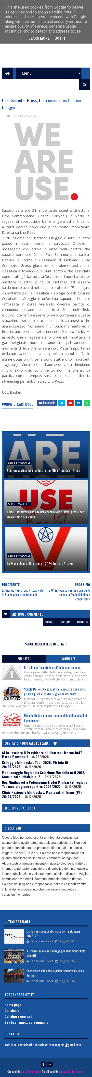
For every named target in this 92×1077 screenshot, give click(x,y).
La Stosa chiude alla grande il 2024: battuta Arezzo (40, 563)
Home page (12, 1004)
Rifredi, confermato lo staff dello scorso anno (52, 667)
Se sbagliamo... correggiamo (26, 1022)
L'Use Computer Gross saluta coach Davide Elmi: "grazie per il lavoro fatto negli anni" (46, 514)
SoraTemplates (30, 1071)
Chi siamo (11, 1010)
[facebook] (43, 1064)
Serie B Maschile (24, 116)
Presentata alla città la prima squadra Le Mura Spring (55, 973)
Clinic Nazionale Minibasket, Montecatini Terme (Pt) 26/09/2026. (42, 794)
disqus (66, 622)
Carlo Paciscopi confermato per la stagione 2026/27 (53, 933)
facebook (82, 622)
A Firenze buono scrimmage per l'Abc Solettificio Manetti (55, 953)
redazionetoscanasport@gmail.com (58, 1044)
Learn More (39, 38)
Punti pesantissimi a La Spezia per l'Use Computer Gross (43, 470)
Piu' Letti (24, 659)
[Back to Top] (50, 1064)
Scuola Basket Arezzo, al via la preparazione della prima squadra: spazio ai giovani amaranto (55, 692)
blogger (50, 622)
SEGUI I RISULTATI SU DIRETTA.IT (46, 643)
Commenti (68, 659)
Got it (60, 38)
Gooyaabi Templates (71, 1071)
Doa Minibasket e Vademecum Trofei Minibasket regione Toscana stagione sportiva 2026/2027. (44, 784)
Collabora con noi (18, 1016)
